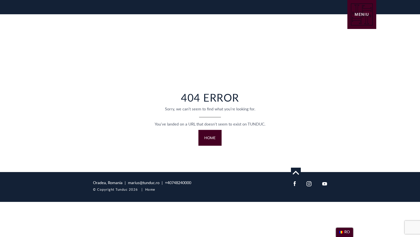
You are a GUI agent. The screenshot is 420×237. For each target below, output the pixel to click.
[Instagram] (309, 183)
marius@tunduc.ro (143, 183)
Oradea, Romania (107, 183)
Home (150, 189)
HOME (210, 137)
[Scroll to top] (296, 173)
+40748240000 (178, 183)
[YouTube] (324, 183)
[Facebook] (295, 183)
